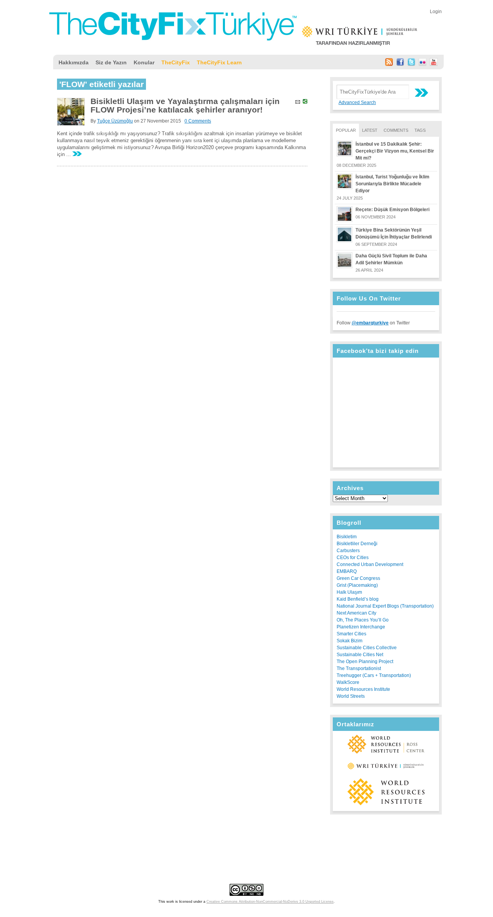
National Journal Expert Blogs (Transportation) (385, 606)
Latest (369, 130)
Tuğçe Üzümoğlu (115, 121)
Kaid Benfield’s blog (358, 599)
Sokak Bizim (349, 640)
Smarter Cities (351, 634)
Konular (144, 62)
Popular (346, 130)
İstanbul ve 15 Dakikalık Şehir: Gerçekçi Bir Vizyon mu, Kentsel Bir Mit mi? (394, 151)
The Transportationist (359, 668)
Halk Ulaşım (349, 592)
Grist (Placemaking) (357, 585)
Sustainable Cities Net (360, 654)
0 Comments (197, 121)
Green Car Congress (358, 578)
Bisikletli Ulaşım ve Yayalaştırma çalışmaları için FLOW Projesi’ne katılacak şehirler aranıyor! (185, 105)
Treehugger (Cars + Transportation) (374, 675)
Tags (420, 130)
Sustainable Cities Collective (367, 647)
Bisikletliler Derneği (357, 543)
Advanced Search (357, 102)
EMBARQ (347, 571)
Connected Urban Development (370, 564)
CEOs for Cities (353, 557)
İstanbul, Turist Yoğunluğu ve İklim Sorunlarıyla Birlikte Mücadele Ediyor (392, 183)
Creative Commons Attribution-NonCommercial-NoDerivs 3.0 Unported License (270, 902)
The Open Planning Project (365, 661)
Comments (396, 130)
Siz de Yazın (111, 62)
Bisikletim (347, 536)
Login (436, 11)
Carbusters (348, 550)
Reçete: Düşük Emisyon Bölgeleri (392, 209)
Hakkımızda (74, 62)
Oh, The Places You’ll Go (363, 620)
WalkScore (348, 682)
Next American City (356, 613)
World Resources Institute (363, 689)
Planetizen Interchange (361, 627)
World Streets (351, 696)
